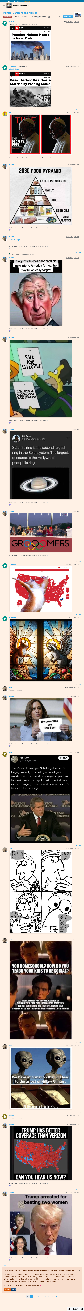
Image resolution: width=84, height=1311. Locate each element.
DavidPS (11, 165)
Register (7, 1289)
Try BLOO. (27, 1)
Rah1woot (12, 753)
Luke (10, 687)
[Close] (79, 1270)
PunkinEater (12, 22)
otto (10, 112)
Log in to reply (68, 16)
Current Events (7, 16)
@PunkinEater (23, 66)
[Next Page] (56, 1296)
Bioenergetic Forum (21, 6)
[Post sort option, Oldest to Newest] (59, 16)
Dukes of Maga (14, 240)
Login (14, 1289)
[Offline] (5, 114)
